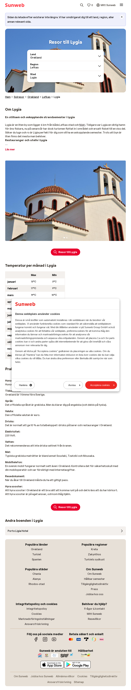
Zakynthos (94, 554)
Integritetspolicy (37, 608)
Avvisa (72, 385)
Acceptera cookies (100, 385)
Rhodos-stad (37, 584)
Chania (36, 573)
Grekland (36, 549)
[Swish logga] (93, 640)
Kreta (94, 549)
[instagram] (45, 640)
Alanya (37, 578)
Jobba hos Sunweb (42, 676)
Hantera (23, 385)
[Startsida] (14, 5)
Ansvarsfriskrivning (37, 624)
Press (94, 589)
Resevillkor (94, 618)
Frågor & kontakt (94, 608)
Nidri (82, 124)
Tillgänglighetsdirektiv (94, 584)
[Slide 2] (66, 237)
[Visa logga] (78, 640)
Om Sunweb (94, 573)
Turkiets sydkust (94, 559)
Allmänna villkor (65, 676)
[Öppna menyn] (121, 5)
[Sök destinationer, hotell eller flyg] (82, 5)
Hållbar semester (94, 578)
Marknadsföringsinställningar (37, 618)
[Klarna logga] (101, 640)
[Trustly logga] (86, 640)
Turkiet (36, 554)
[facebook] (36, 640)
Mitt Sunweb (94, 613)
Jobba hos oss (94, 594)
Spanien (36, 559)
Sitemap (79, 682)
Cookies (36, 613)
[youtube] (54, 640)
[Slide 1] (64, 237)
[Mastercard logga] (70, 640)
